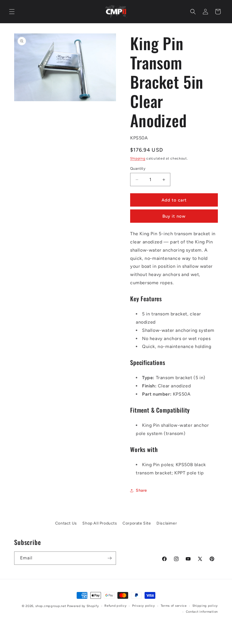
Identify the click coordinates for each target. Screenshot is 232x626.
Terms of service (174, 606)
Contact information (202, 612)
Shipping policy (205, 606)
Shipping (137, 158)
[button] (12, 11)
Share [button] (141, 490)
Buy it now (174, 216)
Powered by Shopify (83, 606)
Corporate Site (137, 523)
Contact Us (66, 523)
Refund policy (115, 606)
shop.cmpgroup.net (50, 606)
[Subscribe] (109, 558)
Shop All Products (99, 523)
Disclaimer (166, 523)
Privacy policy (143, 606)
